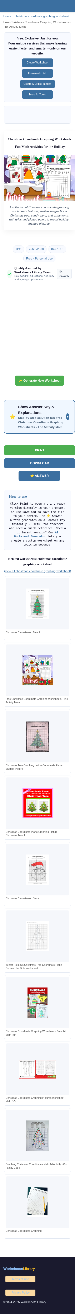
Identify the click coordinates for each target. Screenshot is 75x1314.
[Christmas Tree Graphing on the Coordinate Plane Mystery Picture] (37, 737)
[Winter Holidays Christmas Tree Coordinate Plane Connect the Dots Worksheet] (37, 936)
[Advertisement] (37, 330)
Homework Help (37, 73)
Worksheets (19, 1269)
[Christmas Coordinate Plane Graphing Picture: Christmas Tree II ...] (37, 803)
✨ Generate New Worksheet (39, 380)
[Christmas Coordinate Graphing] (37, 1202)
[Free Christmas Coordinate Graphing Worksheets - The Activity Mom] (37, 670)
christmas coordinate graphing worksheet (42, 16)
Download (39, 463)
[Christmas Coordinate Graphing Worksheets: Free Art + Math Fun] (37, 1002)
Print (39, 450)
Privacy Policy (20, 1292)
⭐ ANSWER (39, 475)
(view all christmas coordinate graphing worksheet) (37, 571)
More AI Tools (37, 94)
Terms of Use (20, 1279)
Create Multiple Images (37, 83)
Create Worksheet (37, 62)
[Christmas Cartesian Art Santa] (37, 869)
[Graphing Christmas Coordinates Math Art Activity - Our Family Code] (37, 1135)
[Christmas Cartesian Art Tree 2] (37, 604)
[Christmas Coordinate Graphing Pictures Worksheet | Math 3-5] (37, 1069)
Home (7, 16)
